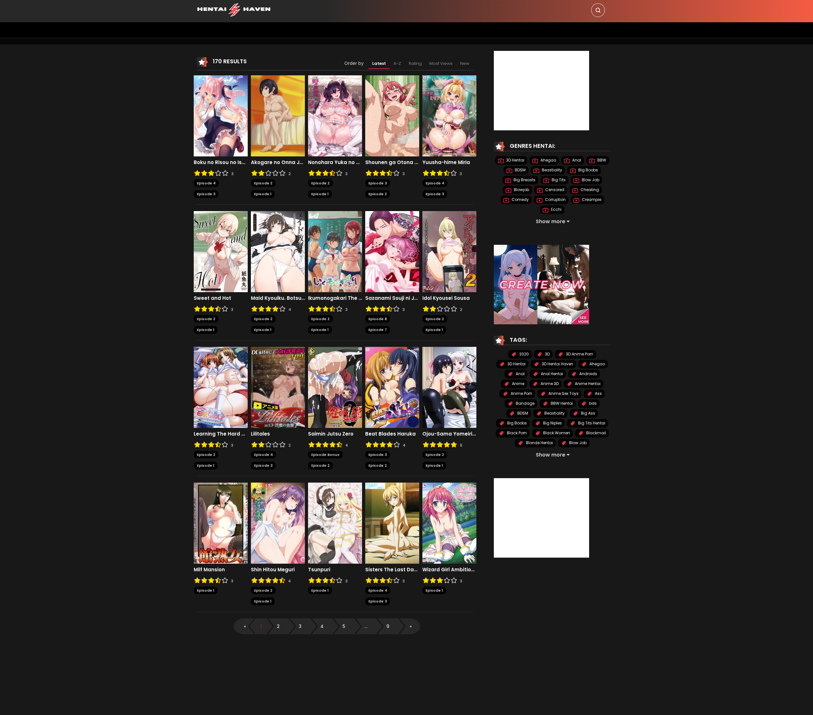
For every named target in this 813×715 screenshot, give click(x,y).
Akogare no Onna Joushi (278, 162)
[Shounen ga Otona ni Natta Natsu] (392, 115)
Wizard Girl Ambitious (449, 570)
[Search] (598, 10)
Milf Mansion (209, 570)
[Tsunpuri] (335, 522)
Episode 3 (206, 193)
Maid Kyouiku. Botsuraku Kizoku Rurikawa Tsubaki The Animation (278, 298)
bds (592, 403)
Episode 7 (377, 329)
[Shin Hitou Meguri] (278, 522)
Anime (517, 383)
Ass (598, 393)
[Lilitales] (278, 387)
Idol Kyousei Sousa (446, 298)
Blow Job (590, 179)
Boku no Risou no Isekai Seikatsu (221, 162)
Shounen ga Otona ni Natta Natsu (392, 162)
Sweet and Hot (212, 298)
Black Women (556, 433)
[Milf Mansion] (221, 522)
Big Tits (558, 179)
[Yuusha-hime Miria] (449, 115)
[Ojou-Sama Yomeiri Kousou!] (449, 387)
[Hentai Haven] (234, 9)
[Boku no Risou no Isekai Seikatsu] (221, 115)
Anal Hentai (551, 373)
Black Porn (516, 433)
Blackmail (595, 433)
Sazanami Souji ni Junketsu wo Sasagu (392, 298)
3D (547, 354)
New (464, 63)
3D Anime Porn (579, 354)
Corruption (555, 199)
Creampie (591, 199)
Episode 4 (206, 183)
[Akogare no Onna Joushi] (278, 115)
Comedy (520, 199)
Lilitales (260, 434)
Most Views (441, 63)
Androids (587, 373)
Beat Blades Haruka (390, 434)
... (366, 626)
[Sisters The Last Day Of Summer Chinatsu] (392, 522)
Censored (554, 189)
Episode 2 (263, 183)
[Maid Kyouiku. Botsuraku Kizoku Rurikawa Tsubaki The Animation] (278, 251)
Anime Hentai (587, 383)
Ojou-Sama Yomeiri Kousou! (449, 434)
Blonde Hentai (539, 442)
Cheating (589, 189)
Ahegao (548, 160)
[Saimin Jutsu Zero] (335, 387)
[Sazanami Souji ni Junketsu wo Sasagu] (392, 251)
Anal (576, 160)
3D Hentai (514, 160)
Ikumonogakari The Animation (335, 298)
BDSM (520, 170)
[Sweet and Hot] (221, 251)
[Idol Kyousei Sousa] (449, 251)
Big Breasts (524, 179)
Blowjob (521, 189)
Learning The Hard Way (221, 434)
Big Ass (587, 413)
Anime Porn (521, 393)
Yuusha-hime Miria (446, 162)
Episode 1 (263, 193)
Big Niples (552, 423)
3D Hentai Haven (557, 364)
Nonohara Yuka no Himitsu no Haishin (335, 162)
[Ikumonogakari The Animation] (335, 251)
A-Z (397, 63)
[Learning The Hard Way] (221, 387)
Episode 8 (377, 318)
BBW (601, 160)
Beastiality (551, 170)
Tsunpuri (319, 570)
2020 (523, 354)
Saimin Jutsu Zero (330, 434)
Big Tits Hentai (591, 423)
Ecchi (555, 209)
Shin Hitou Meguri (273, 570)
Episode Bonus (325, 454)
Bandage (524, 403)
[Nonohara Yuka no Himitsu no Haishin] (335, 115)
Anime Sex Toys (563, 393)
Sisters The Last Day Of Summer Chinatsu (392, 570)
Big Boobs (587, 170)
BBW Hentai (561, 403)
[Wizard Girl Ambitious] (449, 522)
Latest (379, 63)
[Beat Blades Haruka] (392, 387)
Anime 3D (549, 383)
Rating (415, 63)
